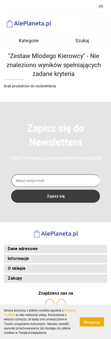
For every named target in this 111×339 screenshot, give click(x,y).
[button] (99, 6)
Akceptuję (92, 322)
